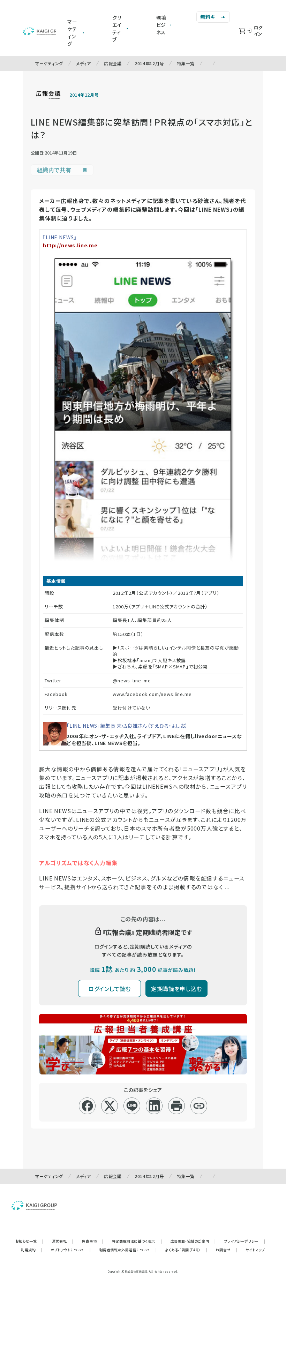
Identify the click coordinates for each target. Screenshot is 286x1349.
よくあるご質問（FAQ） (186, 1249)
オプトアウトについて (71, 1249)
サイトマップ (255, 1249)
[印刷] (177, 1106)
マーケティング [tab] (72, 32)
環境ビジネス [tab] (161, 25)
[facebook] (87, 1106)
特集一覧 (186, 63)
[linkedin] (154, 1106)
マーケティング (49, 63)
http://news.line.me (70, 245)
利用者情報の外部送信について (128, 1249)
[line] (132, 1106)
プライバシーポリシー (244, 1241)
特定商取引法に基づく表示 (137, 1241)
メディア (83, 63)
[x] (110, 1106)
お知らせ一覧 (29, 1241)
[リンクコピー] (199, 1106)
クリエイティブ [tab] (117, 28)
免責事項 (93, 1241)
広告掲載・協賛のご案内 (193, 1241)
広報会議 (113, 63)
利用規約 (32, 1249)
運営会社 (63, 1241)
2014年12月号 (149, 63)
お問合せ (226, 1249)
